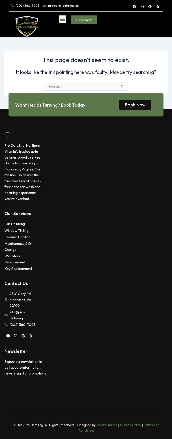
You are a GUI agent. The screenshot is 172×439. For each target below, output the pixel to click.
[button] (62, 19)
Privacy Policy (130, 425)
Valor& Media (107, 425)
